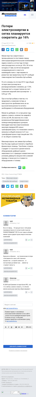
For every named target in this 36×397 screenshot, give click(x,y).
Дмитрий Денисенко (9, 45)
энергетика (24, 181)
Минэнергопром (11, 178)
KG (25, 15)
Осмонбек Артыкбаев (10, 181)
